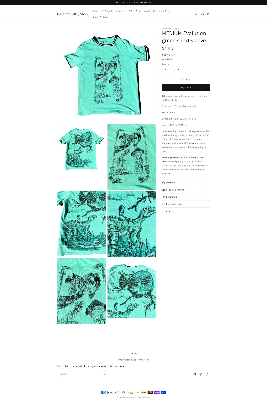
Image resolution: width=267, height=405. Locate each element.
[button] (121, 11)
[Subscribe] (104, 374)
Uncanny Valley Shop (129, 397)
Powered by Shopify (143, 397)
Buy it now (186, 87)
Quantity (165, 64)
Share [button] (167, 211)
